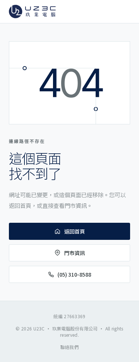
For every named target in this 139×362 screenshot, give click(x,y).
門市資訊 (74, 253)
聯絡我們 (69, 347)
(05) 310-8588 (74, 274)
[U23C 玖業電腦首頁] (32, 11)
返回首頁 (74, 231)
